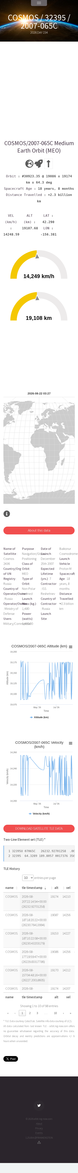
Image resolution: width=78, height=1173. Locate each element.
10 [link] (55, 1013)
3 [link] (37, 1013)
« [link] (8, 1013)
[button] (16, 888)
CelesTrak (30, 1021)
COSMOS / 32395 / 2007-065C (39, 21)
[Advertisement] (39, 91)
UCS (69, 1021)
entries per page (45, 878)
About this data (39, 530)
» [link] (70, 1013)
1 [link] (22, 1013)
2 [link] (30, 1013)
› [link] (63, 1013)
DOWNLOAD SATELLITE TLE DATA (39, 829)
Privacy (39, 1128)
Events (39, 1133)
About (39, 1123)
